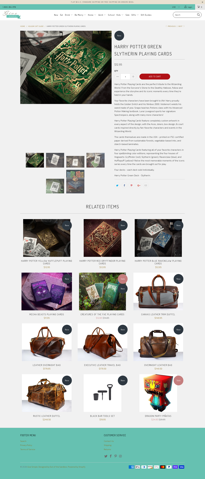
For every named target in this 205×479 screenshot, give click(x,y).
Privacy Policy (26, 445)
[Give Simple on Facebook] (111, 456)
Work (101, 15)
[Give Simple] (18, 15)
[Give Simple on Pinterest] (116, 456)
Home (91, 15)
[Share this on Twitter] (117, 185)
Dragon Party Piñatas (158, 393)
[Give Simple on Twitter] (106, 456)
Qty (116, 71)
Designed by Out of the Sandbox (52, 467)
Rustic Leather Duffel (46, 393)
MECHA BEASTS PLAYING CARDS (46, 291)
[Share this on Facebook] (124, 185)
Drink (68, 15)
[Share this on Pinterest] (131, 185)
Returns (107, 449)
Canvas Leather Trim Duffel (158, 291)
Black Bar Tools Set (102, 393)
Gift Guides (146, 15)
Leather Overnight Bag (46, 342)
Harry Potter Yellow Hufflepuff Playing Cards (46, 238)
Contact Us (109, 441)
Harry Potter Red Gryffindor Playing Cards (102, 238)
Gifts (134, 15)
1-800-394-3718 (9, 7)
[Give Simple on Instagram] (120, 456)
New (56, 15)
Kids (119, 15)
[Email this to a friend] (146, 185)
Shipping (107, 445)
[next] (107, 89)
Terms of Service (27, 449)
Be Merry (79, 15)
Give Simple (32, 467)
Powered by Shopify (76, 467)
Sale (128, 15)
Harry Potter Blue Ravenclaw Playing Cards (158, 238)
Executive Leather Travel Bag (102, 342)
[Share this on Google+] (139, 185)
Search (23, 441)
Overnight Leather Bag (158, 342)
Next (180, 26)
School (111, 15)
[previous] (25, 89)
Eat (61, 15)
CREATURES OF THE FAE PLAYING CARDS (102, 291)
